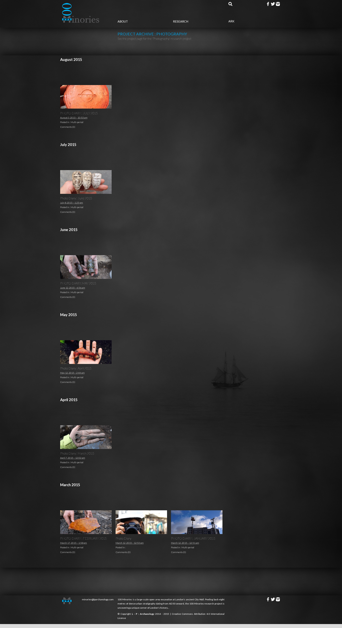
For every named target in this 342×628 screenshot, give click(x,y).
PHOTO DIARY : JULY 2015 (79, 113)
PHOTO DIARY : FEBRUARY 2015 (83, 538)
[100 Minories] (81, 21)
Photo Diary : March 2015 (77, 453)
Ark (231, 21)
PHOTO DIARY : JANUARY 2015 (193, 538)
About (123, 21)
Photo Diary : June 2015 (76, 198)
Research (180, 21)
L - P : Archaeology (143, 613)
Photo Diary (123, 538)
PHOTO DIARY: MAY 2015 (78, 283)
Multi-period (77, 122)
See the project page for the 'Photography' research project (154, 38)
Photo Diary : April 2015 (75, 368)
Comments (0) (67, 126)
